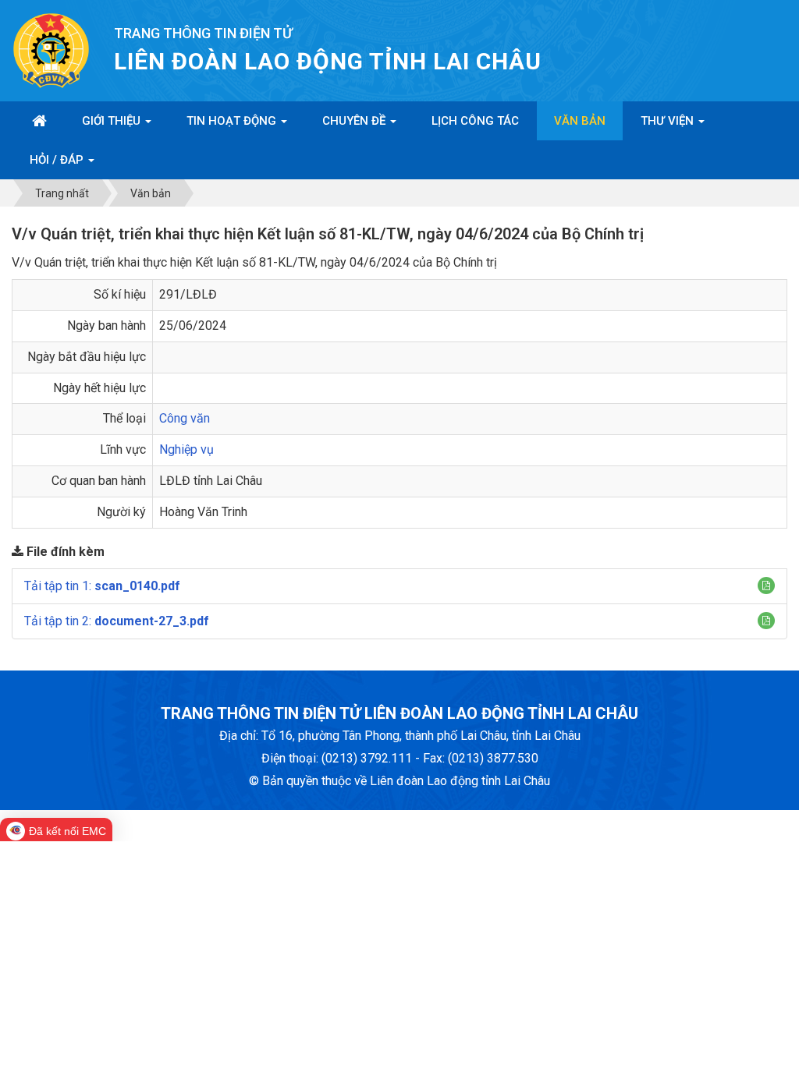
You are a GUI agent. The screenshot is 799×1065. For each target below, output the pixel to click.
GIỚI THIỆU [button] (113, 121)
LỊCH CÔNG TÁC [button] (475, 121)
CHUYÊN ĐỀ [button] (355, 121)
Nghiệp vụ (186, 449)
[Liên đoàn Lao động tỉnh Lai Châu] (51, 49)
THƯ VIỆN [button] (669, 121)
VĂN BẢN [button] (579, 121)
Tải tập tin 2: (116, 621)
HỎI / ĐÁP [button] (58, 160)
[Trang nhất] (39, 120)
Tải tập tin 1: (102, 585)
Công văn (184, 418)
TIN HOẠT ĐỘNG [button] (232, 121)
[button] (766, 585)
